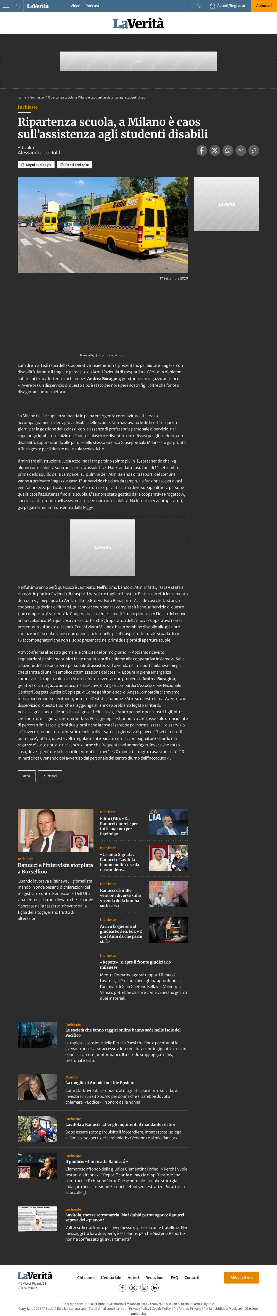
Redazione (154, 1277)
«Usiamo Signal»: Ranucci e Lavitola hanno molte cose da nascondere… (119, 862)
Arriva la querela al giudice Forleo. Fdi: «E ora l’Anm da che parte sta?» (121, 934)
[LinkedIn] (155, 1288)
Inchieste (37, 97)
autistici (50, 776)
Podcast (92, 5)
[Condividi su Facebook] (201, 150)
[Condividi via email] (240, 150)
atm (26, 776)
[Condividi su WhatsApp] (227, 150)
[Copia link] (253, 150)
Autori (133, 1277)
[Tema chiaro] (192, 6)
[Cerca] (18, 6)
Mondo (71, 1077)
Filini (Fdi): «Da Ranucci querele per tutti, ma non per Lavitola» (119, 826)
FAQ (174, 1277)
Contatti (192, 1277)
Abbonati (264, 5)
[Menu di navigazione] (6, 6)
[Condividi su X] (214, 150)
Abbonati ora (242, 1277)
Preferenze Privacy (187, 1309)
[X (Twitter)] (133, 1288)
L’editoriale (111, 1277)
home (22, 97)
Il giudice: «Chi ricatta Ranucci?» (96, 1161)
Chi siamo (86, 1277)
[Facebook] (122, 1288)
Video (75, 5)
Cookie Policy (161, 1309)
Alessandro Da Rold (39, 152)
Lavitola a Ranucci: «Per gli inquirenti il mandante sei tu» (120, 1124)
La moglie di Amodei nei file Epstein (99, 1082)
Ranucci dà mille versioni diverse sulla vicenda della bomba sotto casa (120, 898)
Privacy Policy (139, 1309)
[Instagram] (144, 1288)
